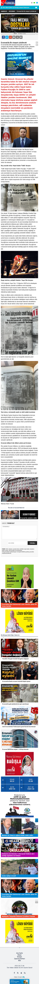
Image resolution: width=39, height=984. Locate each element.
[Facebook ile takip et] (14, 973)
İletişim (19, 957)
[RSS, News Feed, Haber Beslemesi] (18, 973)
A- (37, 45)
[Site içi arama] (25, 973)
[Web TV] (34, 3)
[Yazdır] (17, 37)
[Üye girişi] (21, 973)
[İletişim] (36, 7)
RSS (19, 960)
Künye (19, 955)
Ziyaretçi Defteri (19, 959)
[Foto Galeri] (37, 3)
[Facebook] (3, 37)
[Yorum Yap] (20, 37)
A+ (37, 42)
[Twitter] (6, 37)
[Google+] (10, 37)
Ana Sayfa (19, 953)
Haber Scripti (18, 977)
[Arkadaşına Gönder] (13, 37)
